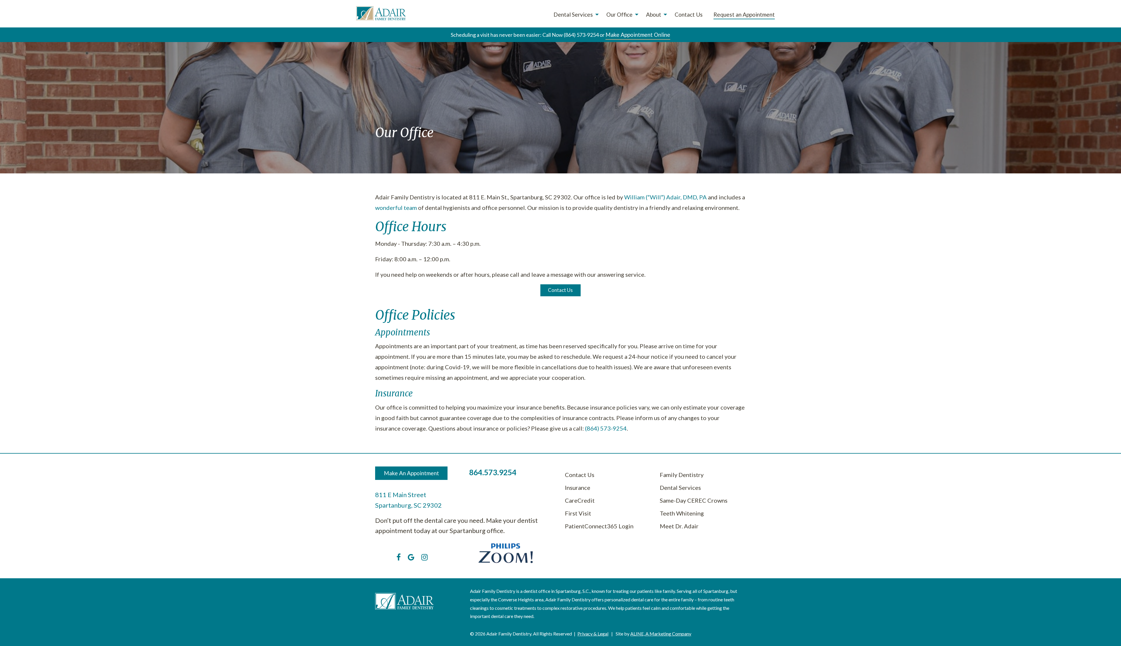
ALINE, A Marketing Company (660, 633)
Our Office (619, 14)
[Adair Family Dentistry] (381, 13)
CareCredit (580, 500)
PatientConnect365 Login (599, 526)
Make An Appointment (411, 473)
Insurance (577, 487)
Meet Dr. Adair (679, 526)
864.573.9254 (492, 472)
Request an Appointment (744, 14)
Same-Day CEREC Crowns (693, 500)
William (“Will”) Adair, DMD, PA (665, 197)
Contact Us (689, 14)
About (653, 14)
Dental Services (573, 14)
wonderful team (396, 207)
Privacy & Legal (592, 633)
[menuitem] (574, 14)
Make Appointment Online (637, 34)
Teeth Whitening (682, 513)
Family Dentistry (682, 474)
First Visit (578, 513)
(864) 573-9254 (581, 35)
